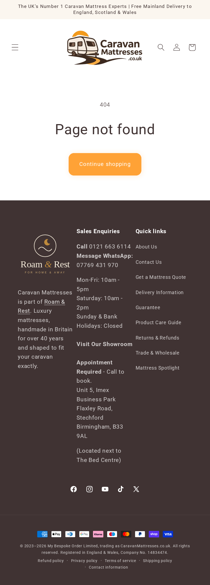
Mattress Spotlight (158, 368)
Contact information (108, 567)
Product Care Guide (159, 322)
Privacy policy (84, 560)
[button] (15, 47)
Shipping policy (157, 560)
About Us (146, 247)
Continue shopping (105, 164)
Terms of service (120, 560)
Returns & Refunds (157, 338)
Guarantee (148, 307)
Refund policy (51, 560)
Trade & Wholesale (158, 353)
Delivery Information (160, 292)
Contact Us (149, 262)
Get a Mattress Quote (161, 277)
